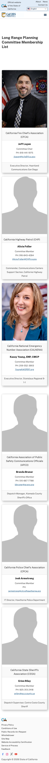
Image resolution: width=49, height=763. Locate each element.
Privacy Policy (7, 725)
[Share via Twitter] (11, 754)
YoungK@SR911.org (24, 369)
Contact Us (43, 5)
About (38, 2)
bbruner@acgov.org (24, 484)
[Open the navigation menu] (45, 15)
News (45, 2)
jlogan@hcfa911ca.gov (24, 156)
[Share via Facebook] (2, 754)
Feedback (5, 749)
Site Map (5, 739)
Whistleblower (7, 735)
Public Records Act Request (13, 732)
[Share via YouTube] (16, 754)
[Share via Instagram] (7, 754)
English (33, 9)
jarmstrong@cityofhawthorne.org (24, 591)
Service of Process (9, 745)
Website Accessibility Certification (16, 742)
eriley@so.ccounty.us (24, 693)
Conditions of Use (9, 728)
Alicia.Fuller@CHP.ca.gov (24, 259)
